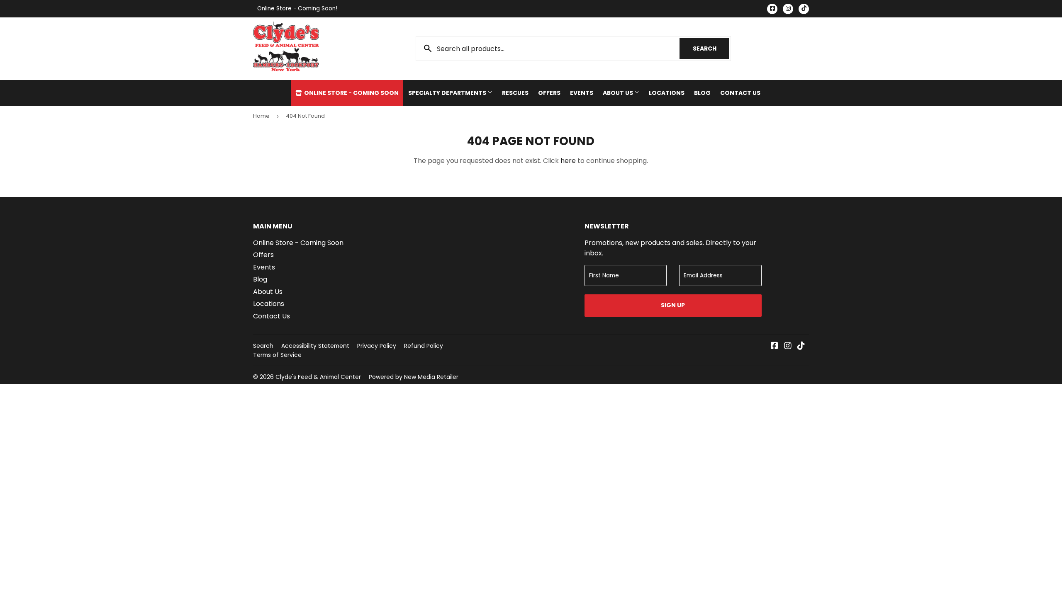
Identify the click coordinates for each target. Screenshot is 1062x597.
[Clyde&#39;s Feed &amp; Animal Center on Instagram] (788, 346)
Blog (702, 93)
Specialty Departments (447, 93)
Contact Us (740, 93)
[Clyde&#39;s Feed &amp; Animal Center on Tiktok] (801, 346)
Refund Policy (423, 346)
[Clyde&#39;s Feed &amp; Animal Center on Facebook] (774, 346)
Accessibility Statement (315, 346)
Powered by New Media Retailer (413, 377)
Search (711, 48)
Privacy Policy (376, 346)
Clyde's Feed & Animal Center (318, 377)
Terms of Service (277, 355)
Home (261, 116)
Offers (549, 93)
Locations (666, 93)
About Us (618, 93)
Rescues (515, 93)
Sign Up (673, 305)
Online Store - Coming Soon (351, 93)
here (568, 160)
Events (581, 93)
